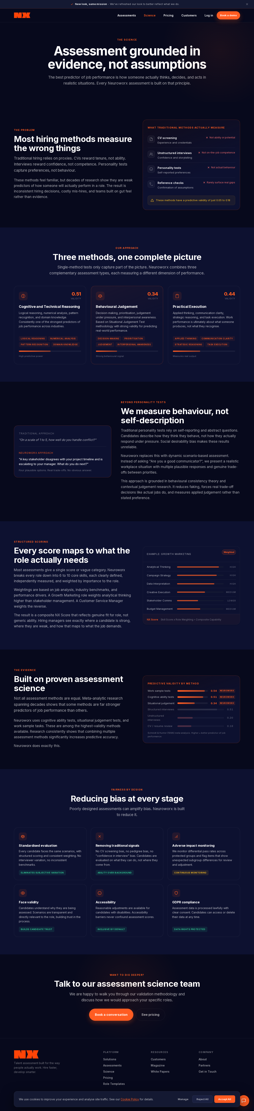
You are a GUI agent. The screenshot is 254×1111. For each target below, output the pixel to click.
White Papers (160, 1071)
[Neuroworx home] (22, 15)
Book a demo (228, 15)
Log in (209, 15)
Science (150, 15)
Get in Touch (207, 1071)
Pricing (168, 15)
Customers (189, 15)
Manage (183, 1099)
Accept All (224, 1099)
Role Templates (114, 1083)
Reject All (202, 1099)
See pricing (150, 1015)
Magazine (158, 1065)
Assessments (126, 15)
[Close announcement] (247, 4)
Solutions (109, 1059)
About (203, 1059)
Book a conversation (111, 1015)
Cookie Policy (130, 1099)
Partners (204, 1065)
